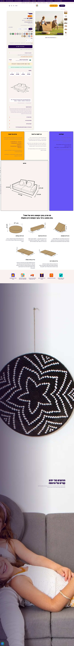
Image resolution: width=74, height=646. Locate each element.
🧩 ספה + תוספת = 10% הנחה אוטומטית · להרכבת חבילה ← (20, 63)
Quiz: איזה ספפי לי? (50, 2)
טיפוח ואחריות (29, 117)
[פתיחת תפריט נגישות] (2, 643)
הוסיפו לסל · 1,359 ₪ (20, 46)
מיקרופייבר (25, 28)
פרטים (21, 49)
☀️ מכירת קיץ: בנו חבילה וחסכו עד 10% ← (26, 56)
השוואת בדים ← (10, 27)
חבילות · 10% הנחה (53, 5)
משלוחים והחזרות (28, 120)
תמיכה (16, 5)
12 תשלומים (34, 2)
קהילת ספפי (30, 2)
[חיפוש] (11, 5)
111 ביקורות (23, 20)
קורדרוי (19, 28)
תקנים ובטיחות (28, 123)
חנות (63, 9)
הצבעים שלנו (44, 2)
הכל (30, 28)
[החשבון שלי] (13, 5)
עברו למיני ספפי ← (20, 55)
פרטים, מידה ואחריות (28, 53)
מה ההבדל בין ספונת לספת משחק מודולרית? (23, 127)
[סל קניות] (9, 5)
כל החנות (62, 5)
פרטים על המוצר (28, 106)
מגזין (27, 2)
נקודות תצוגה (23, 2)
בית (64, 9)
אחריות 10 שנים (39, 2)
